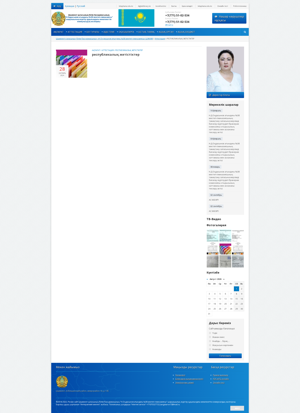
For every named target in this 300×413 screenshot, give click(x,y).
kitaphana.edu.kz (126, 6)
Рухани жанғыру (220, 375)
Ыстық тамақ (146, 31)
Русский (81, 6)
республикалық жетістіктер (116, 54)
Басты (174, 6)
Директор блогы (221, 94)
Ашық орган (166, 31)
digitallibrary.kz (144, 6)
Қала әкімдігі (187, 6)
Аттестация (75, 31)
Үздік (214, 333)
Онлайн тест (222, 6)
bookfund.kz (161, 6)
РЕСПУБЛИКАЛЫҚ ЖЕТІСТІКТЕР (129, 50)
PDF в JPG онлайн (221, 379)
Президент (180, 375)
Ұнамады (216, 349)
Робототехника (239, 6)
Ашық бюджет (186, 31)
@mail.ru (169, 25)
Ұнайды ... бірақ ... (221, 341)
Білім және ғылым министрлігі (189, 379)
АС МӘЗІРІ (214, 199)
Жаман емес (218, 337)
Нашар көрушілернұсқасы (229, 18)
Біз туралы (92, 31)
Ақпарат (59, 31)
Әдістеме (109, 31)
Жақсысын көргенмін (222, 345)
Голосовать (225, 356)
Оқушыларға (126, 31)
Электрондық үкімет (184, 382)
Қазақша (69, 6)
